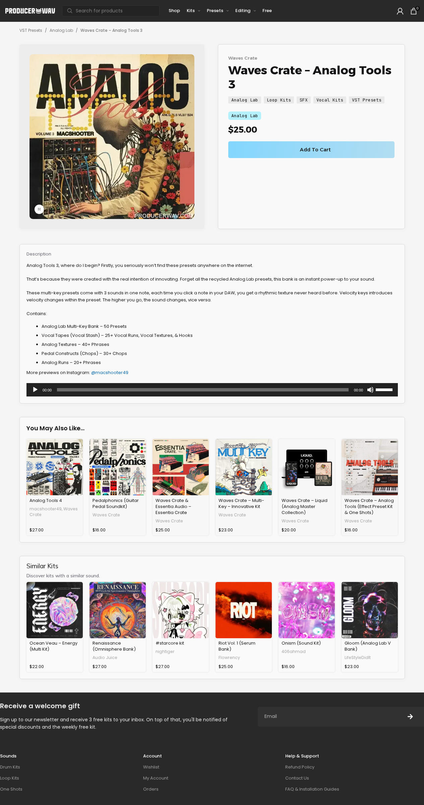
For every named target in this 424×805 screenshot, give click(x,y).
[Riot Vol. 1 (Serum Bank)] (244, 610)
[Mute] (370, 393)
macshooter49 (45, 509)
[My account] (400, 11)
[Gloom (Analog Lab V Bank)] (370, 610)
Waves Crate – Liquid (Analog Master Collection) (304, 506)
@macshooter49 (109, 372)
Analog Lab (61, 30)
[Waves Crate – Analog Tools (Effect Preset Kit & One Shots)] (370, 467)
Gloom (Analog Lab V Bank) (368, 646)
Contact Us (297, 778)
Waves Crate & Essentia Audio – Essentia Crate (173, 506)
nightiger (165, 651)
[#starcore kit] (181, 610)
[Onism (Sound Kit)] (307, 610)
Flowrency (229, 657)
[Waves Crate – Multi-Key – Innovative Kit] (244, 467)
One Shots (11, 789)
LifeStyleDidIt (358, 657)
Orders (151, 789)
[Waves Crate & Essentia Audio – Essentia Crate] (181, 467)
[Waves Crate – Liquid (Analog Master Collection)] (307, 467)
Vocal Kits (329, 100)
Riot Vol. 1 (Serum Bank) (237, 646)
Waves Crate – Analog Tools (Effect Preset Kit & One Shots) (369, 506)
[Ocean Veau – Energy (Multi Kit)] (54, 610)
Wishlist (151, 767)
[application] (212, 389)
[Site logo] (30, 10)
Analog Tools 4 (45, 500)
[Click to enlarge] (39, 209)
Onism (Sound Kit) (301, 643)
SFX (304, 100)
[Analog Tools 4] (54, 467)
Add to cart (315, 149)
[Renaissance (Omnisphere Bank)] (117, 610)
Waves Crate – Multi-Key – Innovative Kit (241, 503)
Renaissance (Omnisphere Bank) (114, 646)
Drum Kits (10, 767)
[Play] (35, 393)
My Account (155, 778)
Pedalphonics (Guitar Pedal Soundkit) (116, 503)
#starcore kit (170, 643)
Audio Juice (105, 657)
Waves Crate (242, 58)
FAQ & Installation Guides (312, 789)
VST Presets (30, 30)
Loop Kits (279, 100)
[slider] (385, 389)
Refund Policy (299, 767)
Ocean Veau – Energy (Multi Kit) (53, 646)
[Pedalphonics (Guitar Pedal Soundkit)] (117, 467)
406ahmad (294, 651)
